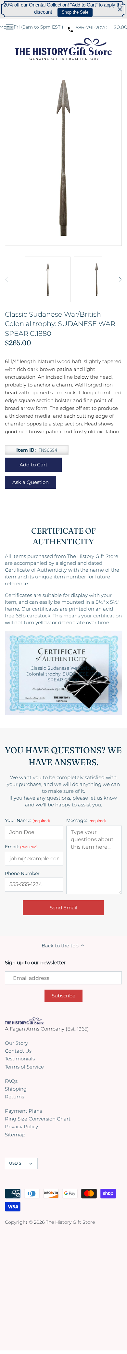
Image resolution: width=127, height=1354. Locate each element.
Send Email (63, 908)
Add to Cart (33, 465)
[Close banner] (120, 9)
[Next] (120, 279)
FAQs (11, 1081)
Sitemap (15, 1135)
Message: (86, 820)
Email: (21, 847)
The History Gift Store (70, 1222)
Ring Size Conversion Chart (37, 1119)
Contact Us (18, 1051)
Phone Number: (23, 873)
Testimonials (20, 1059)
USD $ (15, 1163)
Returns (14, 1097)
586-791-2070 (91, 27)
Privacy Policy (21, 1126)
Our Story (16, 1043)
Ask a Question (30, 482)
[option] (47, 279)
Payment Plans (23, 1111)
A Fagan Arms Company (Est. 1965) (47, 1029)
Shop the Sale (75, 12)
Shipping (16, 1089)
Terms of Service (24, 1067)
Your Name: (27, 820)
